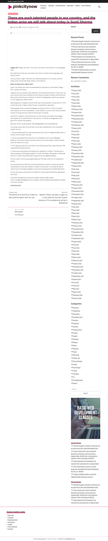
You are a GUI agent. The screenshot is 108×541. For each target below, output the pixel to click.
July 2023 (76, 207)
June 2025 (76, 134)
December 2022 (78, 229)
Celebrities (76, 311)
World (75, 383)
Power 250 (76, 358)
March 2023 (77, 219)
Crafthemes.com (70, 539)
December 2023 (78, 191)
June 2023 (76, 210)
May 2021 (76, 289)
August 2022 (77, 241)
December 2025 (78, 115)
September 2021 (78, 276)
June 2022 (76, 248)
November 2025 (78, 119)
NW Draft (76, 355)
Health (77, 6)
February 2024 (77, 185)
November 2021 (78, 270)
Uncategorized (78, 380)
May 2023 (76, 213)
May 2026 (76, 100)
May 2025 (76, 137)
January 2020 (77, 298)
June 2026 (76, 97)
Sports (75, 364)
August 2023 (77, 204)
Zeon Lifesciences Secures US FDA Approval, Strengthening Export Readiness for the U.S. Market (85, 64)
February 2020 (77, 295)
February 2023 (77, 223)
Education (70, 6)
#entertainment (16, 185)
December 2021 (78, 267)
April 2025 (76, 141)
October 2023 (77, 197)
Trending (76, 374)
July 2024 (76, 169)
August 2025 (77, 128)
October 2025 (77, 122)
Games (75, 333)
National (76, 349)
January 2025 (77, 150)
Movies (75, 342)
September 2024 (78, 163)
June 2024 (76, 172)
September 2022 (78, 238)
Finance (75, 326)
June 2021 (76, 285)
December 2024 (78, 153)
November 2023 (78, 194)
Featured (76, 323)
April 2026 (76, 103)
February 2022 (77, 260)
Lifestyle (51, 6)
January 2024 (77, 188)
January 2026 (77, 112)
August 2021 (77, 279)
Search (73, 27)
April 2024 (76, 178)
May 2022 (76, 251)
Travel (75, 371)
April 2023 (76, 216)
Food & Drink (77, 330)
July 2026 (76, 93)
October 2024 (77, 160)
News (75, 352)
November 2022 (78, 232)
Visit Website (19, 215)
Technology (76, 367)
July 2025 (76, 131)
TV (74, 377)
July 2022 (76, 245)
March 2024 (77, 182)
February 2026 (77, 109)
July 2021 (76, 282)
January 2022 (77, 263)
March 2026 (77, 106)
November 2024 (78, 156)
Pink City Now (42, 539)
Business (44, 6)
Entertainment (60, 6)
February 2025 (77, 147)
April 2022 (76, 254)
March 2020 (77, 292)
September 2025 (78, 125)
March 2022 (77, 257)
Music (75, 345)
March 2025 (77, 144)
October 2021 (77, 273)
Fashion (43, 8)
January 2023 (77, 226)
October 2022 (77, 235)
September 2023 (78, 200)
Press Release (86, 6)
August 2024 (77, 166)
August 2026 (77, 90)
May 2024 (76, 175)
